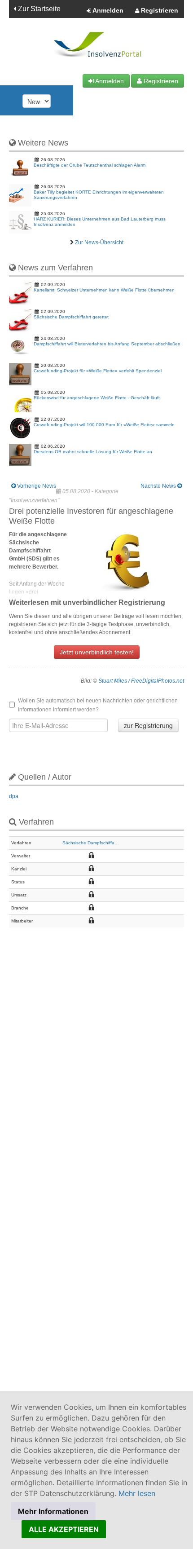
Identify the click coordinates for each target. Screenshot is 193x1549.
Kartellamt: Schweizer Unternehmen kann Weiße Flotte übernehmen (104, 289)
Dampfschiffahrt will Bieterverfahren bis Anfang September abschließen (107, 343)
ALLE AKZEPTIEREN (64, 1529)
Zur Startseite (38, 9)
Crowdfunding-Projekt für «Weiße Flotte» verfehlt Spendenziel (98, 370)
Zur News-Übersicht (99, 242)
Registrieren (158, 10)
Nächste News (158, 486)
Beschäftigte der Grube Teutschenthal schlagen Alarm (89, 165)
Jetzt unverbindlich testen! (97, 652)
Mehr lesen (136, 1493)
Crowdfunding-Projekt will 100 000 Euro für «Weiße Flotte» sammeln (104, 424)
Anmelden (107, 10)
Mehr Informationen (53, 1511)
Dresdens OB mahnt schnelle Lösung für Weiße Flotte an (93, 451)
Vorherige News (36, 486)
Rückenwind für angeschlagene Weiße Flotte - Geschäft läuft (97, 397)
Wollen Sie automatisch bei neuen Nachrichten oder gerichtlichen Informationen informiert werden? (98, 705)
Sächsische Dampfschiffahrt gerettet (71, 316)
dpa (13, 796)
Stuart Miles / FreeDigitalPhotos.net (141, 681)
